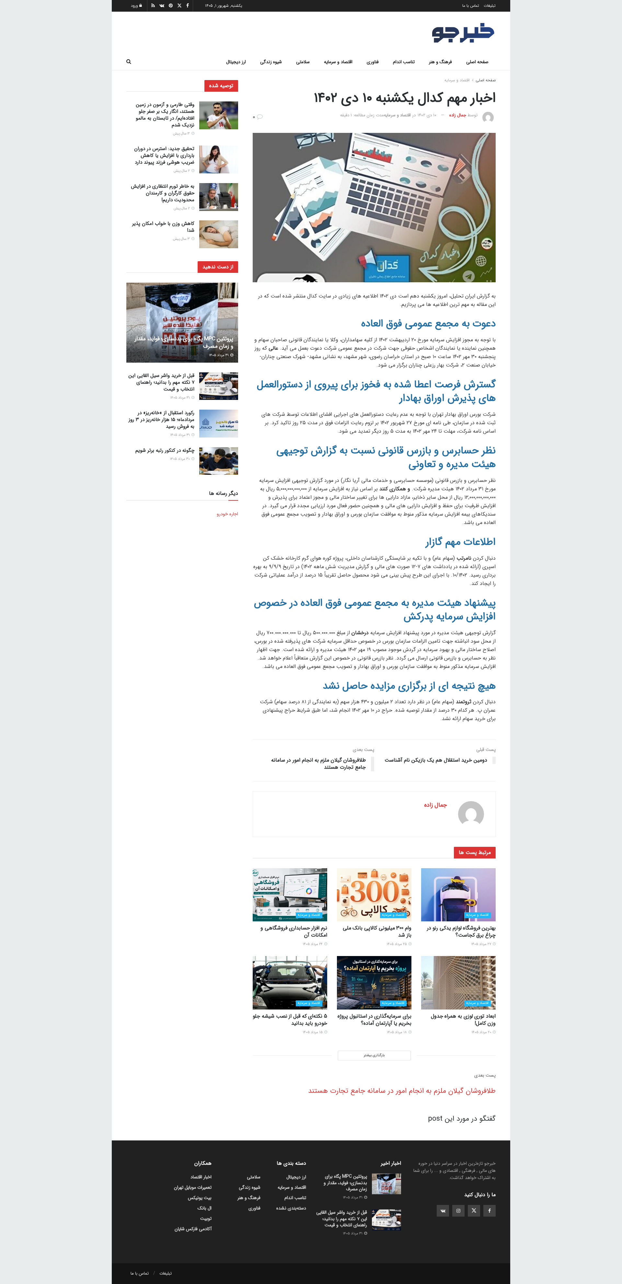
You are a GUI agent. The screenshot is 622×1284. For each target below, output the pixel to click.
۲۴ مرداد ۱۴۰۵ (313, 944)
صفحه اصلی (477, 61)
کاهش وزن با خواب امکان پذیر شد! (163, 227)
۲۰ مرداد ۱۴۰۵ (481, 1032)
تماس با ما (470, 6)
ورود (135, 6)
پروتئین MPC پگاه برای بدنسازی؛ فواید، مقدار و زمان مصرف (184, 342)
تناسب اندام (404, 61)
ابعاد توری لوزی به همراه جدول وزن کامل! (463, 1019)
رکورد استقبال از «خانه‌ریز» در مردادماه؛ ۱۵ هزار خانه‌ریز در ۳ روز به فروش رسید (161, 419)
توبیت (206, 1218)
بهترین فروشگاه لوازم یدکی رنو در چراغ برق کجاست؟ (461, 931)
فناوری (373, 61)
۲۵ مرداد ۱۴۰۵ (397, 944)
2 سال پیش (182, 171)
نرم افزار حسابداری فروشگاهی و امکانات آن (293, 931)
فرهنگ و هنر (440, 61)
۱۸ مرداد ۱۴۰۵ (397, 1032)
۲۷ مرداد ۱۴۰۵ (481, 944)
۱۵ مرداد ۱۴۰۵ (313, 1032)
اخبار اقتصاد (201, 1177)
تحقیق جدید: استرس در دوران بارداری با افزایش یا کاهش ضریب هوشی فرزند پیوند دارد (164, 155)
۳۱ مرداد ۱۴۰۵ (219, 355)
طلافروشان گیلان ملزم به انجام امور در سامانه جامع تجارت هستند (402, 1090)
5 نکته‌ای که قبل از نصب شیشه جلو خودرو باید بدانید (290, 1019)
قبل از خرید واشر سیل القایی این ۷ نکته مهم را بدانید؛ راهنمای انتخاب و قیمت (161, 382)
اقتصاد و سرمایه (338, 61)
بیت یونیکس (200, 1197)
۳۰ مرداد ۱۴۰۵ (180, 459)
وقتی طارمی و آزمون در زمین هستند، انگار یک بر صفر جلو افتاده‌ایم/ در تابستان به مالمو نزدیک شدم (165, 115)
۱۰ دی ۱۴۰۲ (427, 115)
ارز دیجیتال (236, 61)
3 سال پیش (182, 133)
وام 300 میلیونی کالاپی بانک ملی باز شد (377, 931)
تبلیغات (490, 6)
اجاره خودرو (227, 514)
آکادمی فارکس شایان (193, 1228)
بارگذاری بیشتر (374, 1055)
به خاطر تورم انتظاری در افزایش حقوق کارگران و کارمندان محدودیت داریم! (162, 193)
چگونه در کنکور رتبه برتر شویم (164, 450)
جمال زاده (457, 115)
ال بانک (205, 1208)
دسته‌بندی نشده (291, 1208)
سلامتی (303, 61)
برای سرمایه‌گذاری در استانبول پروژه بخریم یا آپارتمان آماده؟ (374, 1019)
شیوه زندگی (271, 61)
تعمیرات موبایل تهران (193, 1187)
